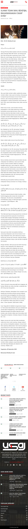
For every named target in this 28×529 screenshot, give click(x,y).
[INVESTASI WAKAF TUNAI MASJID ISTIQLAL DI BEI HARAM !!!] (4, 419)
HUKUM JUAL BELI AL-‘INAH (22, 375)
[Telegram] (12, 22)
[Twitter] (9, 22)
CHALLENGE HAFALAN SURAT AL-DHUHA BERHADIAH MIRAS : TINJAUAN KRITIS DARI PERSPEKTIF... (17, 401)
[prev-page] (13, 381)
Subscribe (23, 386)
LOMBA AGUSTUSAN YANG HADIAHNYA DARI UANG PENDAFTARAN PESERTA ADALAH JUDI (5, 376)
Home (2, 5)
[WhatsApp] (5, 22)
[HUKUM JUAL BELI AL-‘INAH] (23, 370)
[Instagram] (11, 465)
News (11, 420)
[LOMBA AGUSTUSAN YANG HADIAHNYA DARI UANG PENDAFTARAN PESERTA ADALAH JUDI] (5, 370)
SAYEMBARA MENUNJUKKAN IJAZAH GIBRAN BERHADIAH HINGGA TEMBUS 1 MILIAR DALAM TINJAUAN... (18, 410)
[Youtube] (20, 465)
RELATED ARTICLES (9, 364)
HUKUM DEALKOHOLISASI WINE (13, 375)
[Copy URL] (15, 22)
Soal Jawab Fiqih (7, 5)
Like (5, 386)
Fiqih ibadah (12, 404)
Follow (14, 386)
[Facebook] (2, 22)
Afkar (2, 517)
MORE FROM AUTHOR (18, 364)
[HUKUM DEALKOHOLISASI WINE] (14, 370)
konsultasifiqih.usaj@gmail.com (17, 462)
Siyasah (2, 513)
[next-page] (15, 381)
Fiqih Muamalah (12, 413)
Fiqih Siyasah (4, 520)
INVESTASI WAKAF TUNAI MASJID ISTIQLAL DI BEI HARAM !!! (17, 417)
